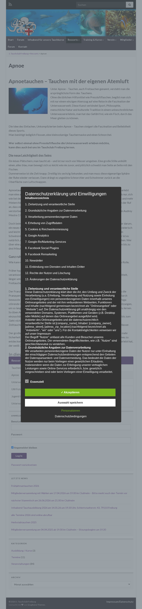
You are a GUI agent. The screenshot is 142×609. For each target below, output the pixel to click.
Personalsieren (70, 410)
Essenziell (37, 381)
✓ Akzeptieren (70, 392)
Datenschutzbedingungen (71, 416)
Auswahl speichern (70, 402)
